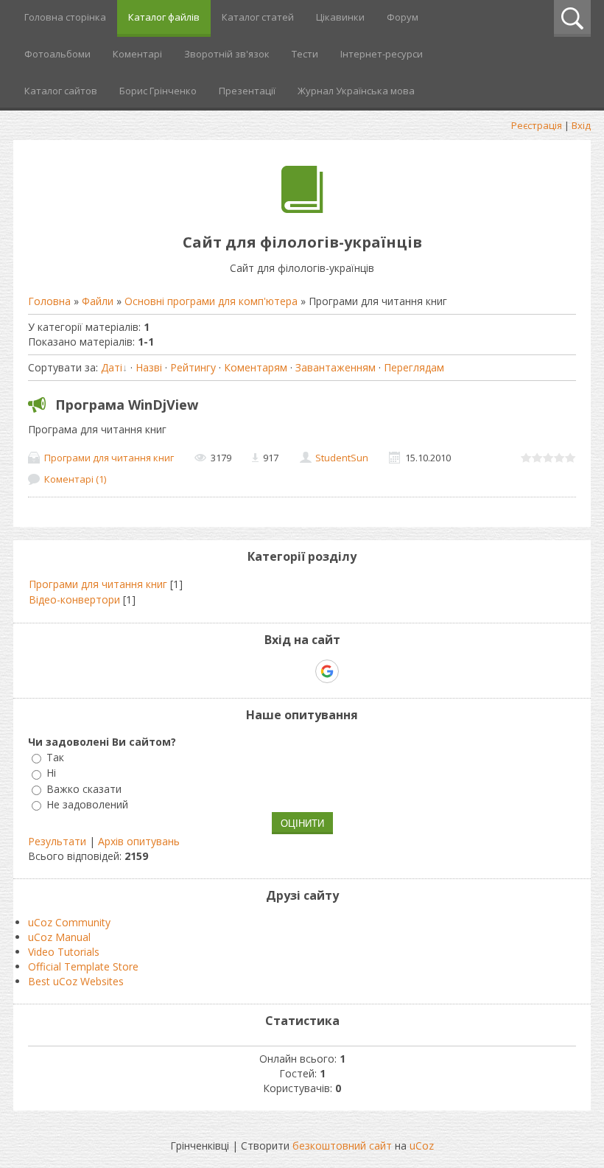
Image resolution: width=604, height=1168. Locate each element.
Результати (57, 841)
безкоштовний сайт (342, 1146)
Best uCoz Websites (76, 981)
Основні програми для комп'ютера (211, 301)
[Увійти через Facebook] (301, 671)
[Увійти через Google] (327, 671)
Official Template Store (83, 966)
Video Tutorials (63, 952)
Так (55, 757)
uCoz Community (69, 922)
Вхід (581, 125)
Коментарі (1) (75, 479)
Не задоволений (87, 804)
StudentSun (341, 457)
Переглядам (414, 367)
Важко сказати (84, 789)
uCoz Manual (59, 937)
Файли (97, 301)
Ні (51, 773)
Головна (49, 301)
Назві (149, 367)
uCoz (422, 1146)
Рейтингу (193, 367)
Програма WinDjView (126, 404)
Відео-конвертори (74, 599)
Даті (111, 367)
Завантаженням (335, 367)
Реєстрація (536, 125)
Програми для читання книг (109, 457)
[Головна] (302, 209)
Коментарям (255, 367)
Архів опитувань (139, 841)
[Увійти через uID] (276, 671)
